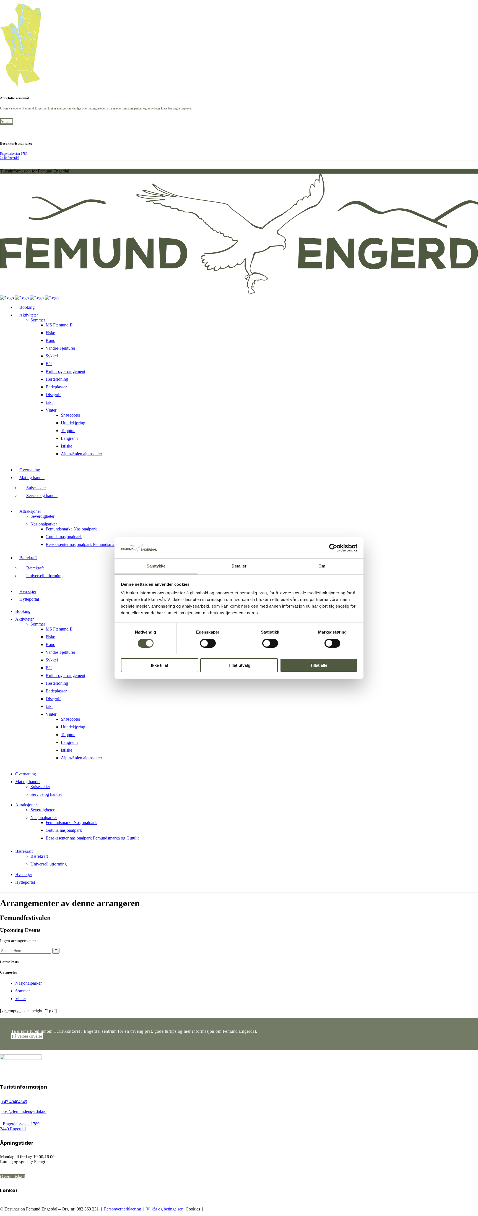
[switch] (208, 643)
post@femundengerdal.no (23, 1111)
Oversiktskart (12, 1176)
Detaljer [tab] (239, 566)
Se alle (6, 121)
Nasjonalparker (28, 983)
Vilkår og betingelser (164, 1209)
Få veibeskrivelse (27, 1036)
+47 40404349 (14, 1101)
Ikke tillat (159, 665)
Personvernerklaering (122, 1209)
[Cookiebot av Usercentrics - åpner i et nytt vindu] (333, 548)
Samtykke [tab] (156, 566)
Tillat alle (318, 665)
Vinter (20, 998)
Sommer (22, 991)
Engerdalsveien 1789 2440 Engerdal (13, 156)
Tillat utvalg (239, 665)
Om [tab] (321, 566)
